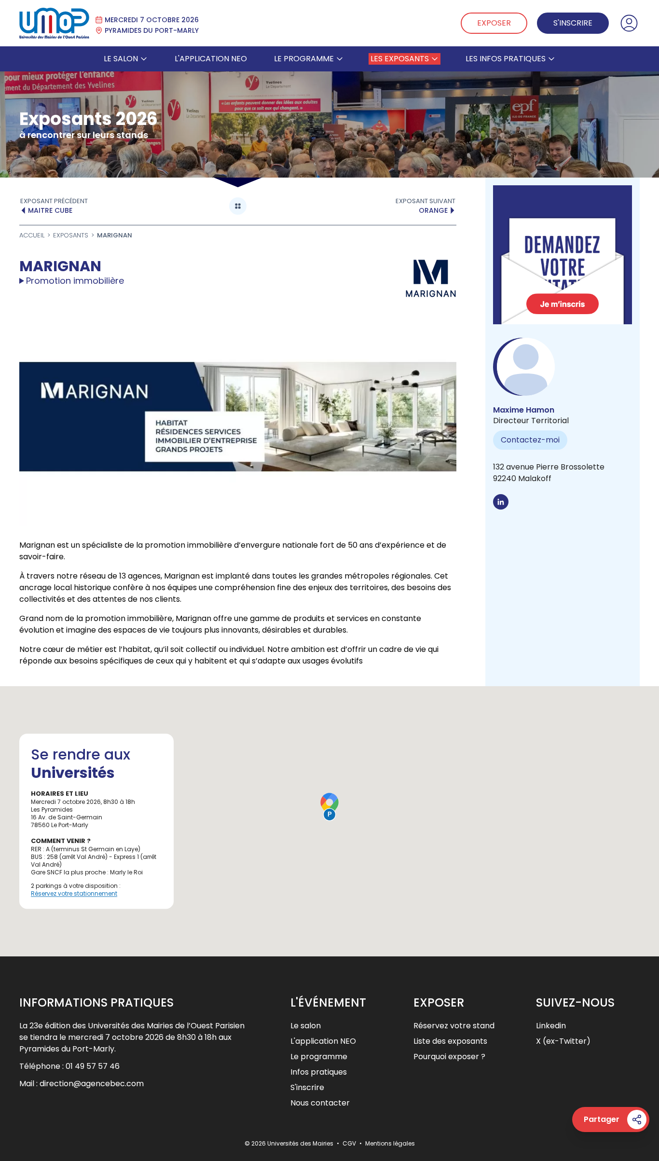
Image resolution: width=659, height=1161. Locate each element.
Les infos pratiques (506, 58)
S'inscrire (572, 22)
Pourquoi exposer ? (449, 1056)
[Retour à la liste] (238, 206)
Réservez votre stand (453, 1025)
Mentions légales (390, 1143)
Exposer (494, 22)
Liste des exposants (450, 1041)
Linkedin (551, 1025)
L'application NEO (211, 58)
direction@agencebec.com (92, 1083)
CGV (350, 1143)
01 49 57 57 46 (93, 1066)
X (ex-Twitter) (563, 1041)
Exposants (70, 235)
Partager (601, 1119)
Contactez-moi (530, 439)
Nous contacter (320, 1102)
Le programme (304, 58)
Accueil (31, 235)
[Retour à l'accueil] (54, 23)
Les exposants (400, 58)
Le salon (121, 58)
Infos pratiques (318, 1072)
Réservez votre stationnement (74, 893)
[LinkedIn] (500, 502)
